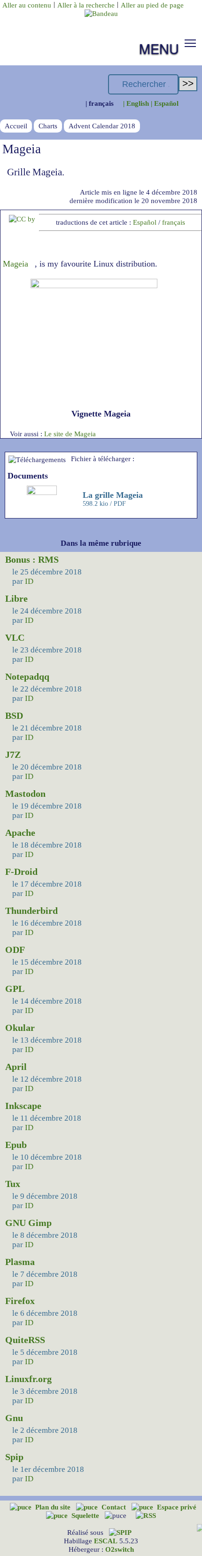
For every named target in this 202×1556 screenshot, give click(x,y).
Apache (20, 832)
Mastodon (25, 793)
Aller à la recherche (86, 5)
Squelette (86, 1515)
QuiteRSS (25, 1340)
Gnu (14, 1418)
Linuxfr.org (28, 1379)
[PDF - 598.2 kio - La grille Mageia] (43, 492)
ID (29, 581)
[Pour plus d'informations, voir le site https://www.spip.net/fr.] (120, 1532)
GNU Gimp (28, 1223)
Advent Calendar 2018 (102, 126)
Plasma (20, 1262)
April (16, 1066)
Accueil (16, 126)
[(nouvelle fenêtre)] (22, 219)
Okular (20, 1027)
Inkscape (23, 1105)
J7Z (13, 754)
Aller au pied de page (152, 5)
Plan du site (53, 1507)
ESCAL (105, 1541)
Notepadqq (27, 676)
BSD (14, 715)
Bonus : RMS (32, 559)
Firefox (20, 1301)
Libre (16, 598)
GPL (14, 988)
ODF (15, 949)
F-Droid (21, 871)
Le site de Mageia (70, 434)
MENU (159, 48)
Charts (48, 126)
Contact (114, 1507)
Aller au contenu (26, 5)
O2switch (119, 1549)
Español (144, 222)
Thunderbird (31, 910)
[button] (190, 43)
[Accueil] (101, 13)
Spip (14, 1457)
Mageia (15, 263)
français (173, 222)
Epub (16, 1144)
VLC (14, 637)
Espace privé (176, 1507)
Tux (12, 1184)
